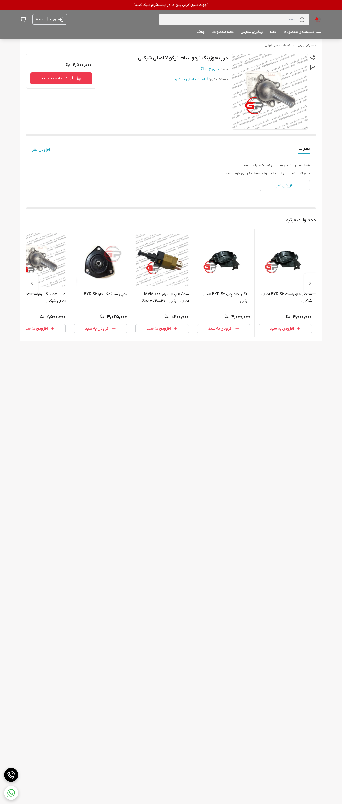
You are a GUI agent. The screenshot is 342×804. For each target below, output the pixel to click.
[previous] (310, 283)
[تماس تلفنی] (11, 775)
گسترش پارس (307, 45)
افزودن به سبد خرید (57, 78)
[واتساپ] (11, 793)
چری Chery (210, 69)
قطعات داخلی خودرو (277, 45)
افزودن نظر (41, 149)
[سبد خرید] (23, 19)
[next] (32, 283)
